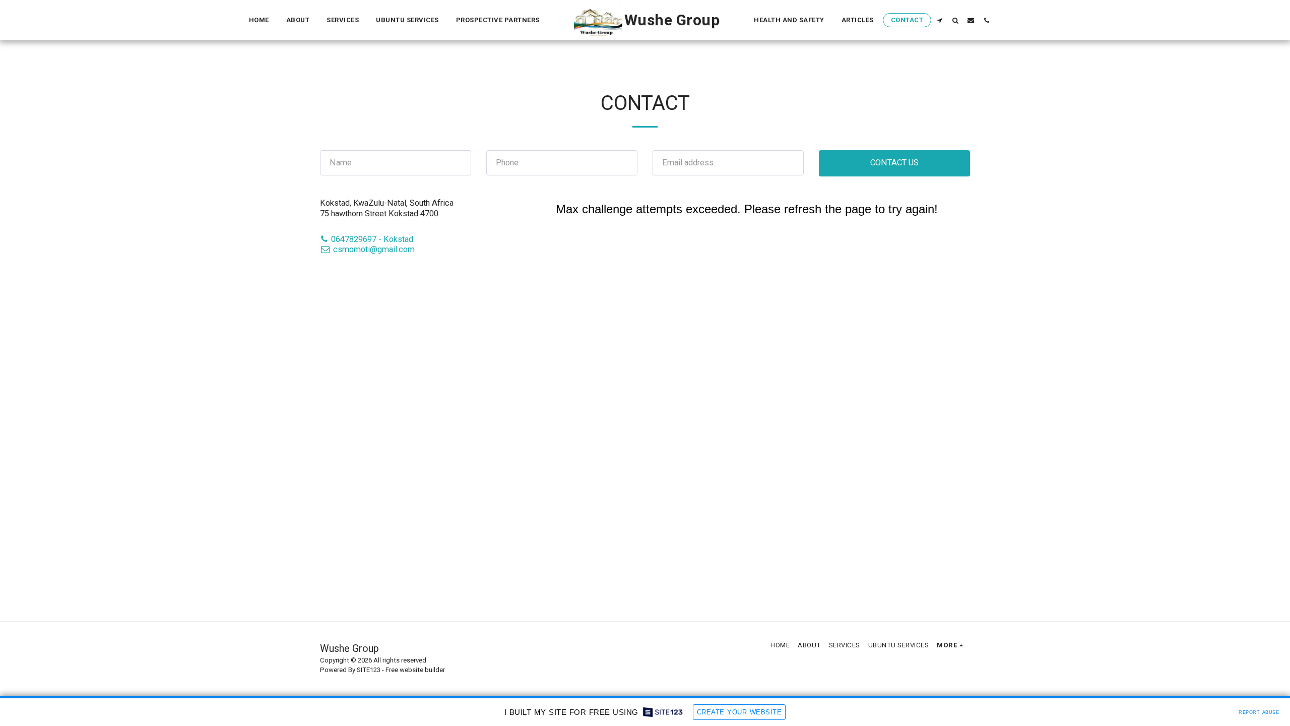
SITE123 (368, 670)
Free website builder (415, 670)
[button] (939, 20)
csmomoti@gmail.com (374, 249)
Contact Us (894, 162)
